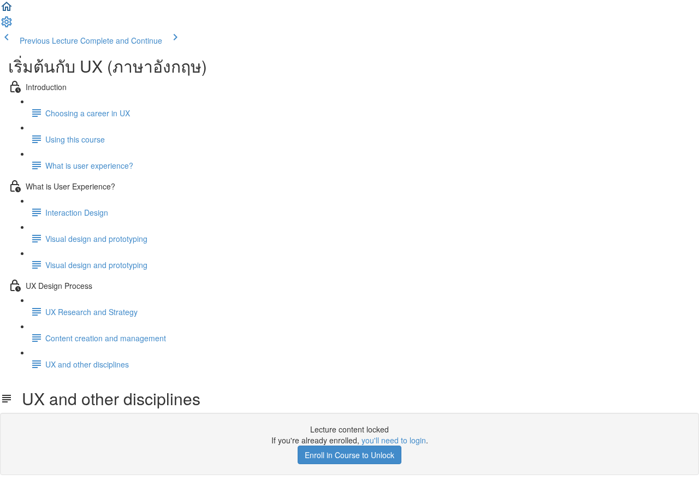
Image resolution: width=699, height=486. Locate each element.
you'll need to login (394, 440)
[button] (6, 9)
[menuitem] (6, 25)
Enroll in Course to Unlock (349, 454)
